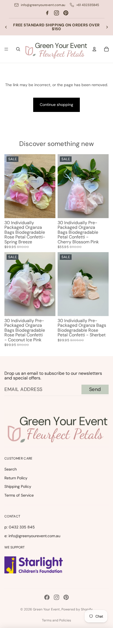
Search (10, 469)
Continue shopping (56, 104)
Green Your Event (46, 609)
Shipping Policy (17, 486)
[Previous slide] (6, 27)
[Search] (18, 49)
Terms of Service (19, 495)
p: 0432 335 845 (19, 527)
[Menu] (6, 49)
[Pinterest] (65, 12)
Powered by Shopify (77, 609)
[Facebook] (47, 12)
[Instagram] (56, 12)
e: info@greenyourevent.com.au (32, 535)
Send (95, 389)
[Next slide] (107, 27)
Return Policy (15, 477)
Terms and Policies (56, 620)
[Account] (94, 49)
